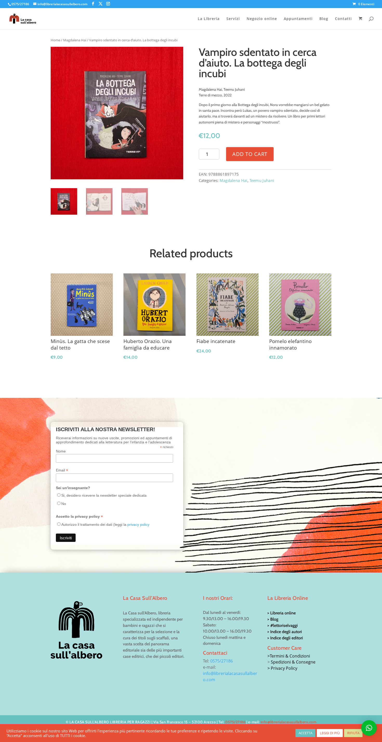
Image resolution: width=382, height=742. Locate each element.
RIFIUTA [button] (353, 733)
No (63, 504)
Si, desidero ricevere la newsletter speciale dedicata (104, 495)
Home (55, 40)
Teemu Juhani (261, 180)
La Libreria (209, 19)
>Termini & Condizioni (288, 656)
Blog (323, 19)
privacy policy (138, 524)
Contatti (343, 19)
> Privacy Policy (282, 668)
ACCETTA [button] (305, 733)
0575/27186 (221, 661)
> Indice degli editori (285, 637)
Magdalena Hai (74, 40)
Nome (61, 451)
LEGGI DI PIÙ (330, 733)
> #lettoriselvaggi (282, 625)
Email (62, 470)
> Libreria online (281, 612)
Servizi (233, 19)
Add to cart (249, 153)
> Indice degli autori (284, 631)
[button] (369, 728)
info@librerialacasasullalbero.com (289, 722)
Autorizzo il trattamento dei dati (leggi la (105, 524)
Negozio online (262, 19)
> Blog (272, 619)
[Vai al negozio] (361, 23)
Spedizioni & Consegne (293, 662)
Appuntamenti (298, 19)
